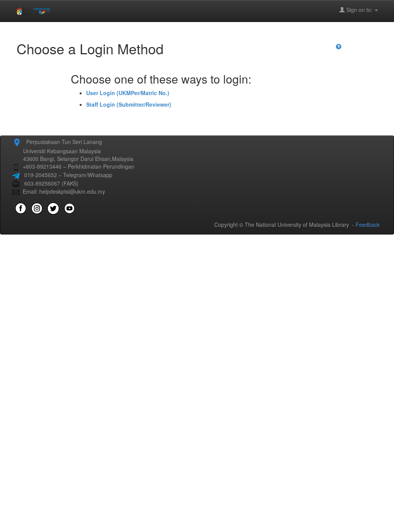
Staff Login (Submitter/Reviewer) (128, 104)
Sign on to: (359, 9)
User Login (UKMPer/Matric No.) (127, 93)
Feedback (368, 224)
